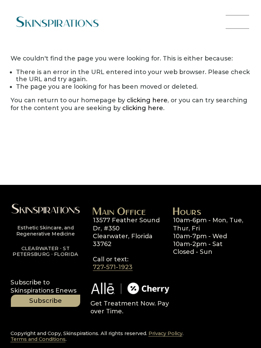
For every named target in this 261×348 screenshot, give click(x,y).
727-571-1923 (113, 267)
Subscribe (45, 300)
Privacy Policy (165, 333)
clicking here (147, 100)
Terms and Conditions (38, 339)
